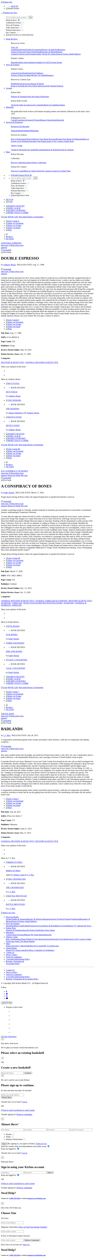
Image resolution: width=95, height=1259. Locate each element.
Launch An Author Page (61, 171)
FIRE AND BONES (14, 651)
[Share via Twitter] (13, 225)
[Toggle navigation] (2, 13)
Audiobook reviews (14, 23)
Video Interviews (13, 28)
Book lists (23, 62)
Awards (29, 84)
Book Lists (18, 926)
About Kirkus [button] (11, 948)
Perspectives (21, 84)
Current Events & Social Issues (23, 54)
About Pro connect (44, 171)
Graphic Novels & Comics (45, 54)
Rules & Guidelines (52, 105)
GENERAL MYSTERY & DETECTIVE (41, 362)
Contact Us (10, 970)
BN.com (24, 475)
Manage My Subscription (34, 935)
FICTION (10, 239)
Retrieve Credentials (32, 1240)
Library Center (16, 145)
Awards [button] (9, 88)
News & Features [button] (13, 65)
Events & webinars (66, 150)
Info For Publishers (46, 950)
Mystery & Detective (50, 50)
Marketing (35, 131)
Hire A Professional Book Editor (23, 139)
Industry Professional (14, 1139)
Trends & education (18, 150)
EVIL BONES (12, 635)
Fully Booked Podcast (54, 86)
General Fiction (17, 73)
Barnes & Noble (14, 475)
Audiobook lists (33, 62)
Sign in (4, 1144)
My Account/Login (51, 946)
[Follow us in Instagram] (7, 996)
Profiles (14, 84)
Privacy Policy (11, 955)
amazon (4, 247)
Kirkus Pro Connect (36, 946)
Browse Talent (30, 171)
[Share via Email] (13, 228)
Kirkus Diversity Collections (17, 946)
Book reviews (11, 20)
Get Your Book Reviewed (46, 139)
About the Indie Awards (20, 105)
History (60, 52)
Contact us (10, 952)
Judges (62, 105)
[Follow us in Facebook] (6, 992)
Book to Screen (17, 86)
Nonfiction (35, 52)
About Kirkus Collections (36, 163)
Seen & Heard (38, 84)
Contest (23, 950)
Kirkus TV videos (75, 926)
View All (14, 47)
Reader (9, 1134)
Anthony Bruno (9, 265)
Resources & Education (20, 126)
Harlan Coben (19, 875)
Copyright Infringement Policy (18, 959)
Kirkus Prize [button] (11, 928)
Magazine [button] (10, 107)
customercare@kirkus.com (36, 1198)
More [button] (8, 152)
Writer (8, 1137)
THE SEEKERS (12, 409)
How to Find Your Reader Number (33, 1227)
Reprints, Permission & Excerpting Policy (15, 962)
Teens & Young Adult (64, 54)
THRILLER (17, 603)
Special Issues (26, 120)
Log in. (24, 1102)
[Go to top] (6, 1002)
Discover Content (18, 171)
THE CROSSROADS (15, 887)
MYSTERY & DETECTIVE (12, 362)
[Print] (9, 230)
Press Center (34, 950)
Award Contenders (37, 105)
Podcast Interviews (13, 30)
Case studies (31, 150)
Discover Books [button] (12, 917)
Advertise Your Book (37, 141)
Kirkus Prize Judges (47, 930)
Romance (61, 50)
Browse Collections (18, 163)
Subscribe (60, 120)
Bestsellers (15, 62)
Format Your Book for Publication (70, 139)
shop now (5, 245)
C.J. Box (7, 735)
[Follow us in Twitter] (7, 994)
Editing (19, 131)
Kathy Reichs (9, 493)
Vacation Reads (56, 62)
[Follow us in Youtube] (7, 998)
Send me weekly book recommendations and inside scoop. (24, 1146)
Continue (28, 1073)
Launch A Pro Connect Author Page (60, 141)
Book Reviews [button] (12, 39)
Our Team (16, 950)
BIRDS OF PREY (13, 871)
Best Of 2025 (44, 62)
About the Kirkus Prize (35, 97)
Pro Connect (11, 33)
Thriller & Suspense (34, 50)
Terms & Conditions (14, 957)
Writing (14, 131)
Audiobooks (16, 50)
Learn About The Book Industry (22, 941)
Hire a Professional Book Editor (18, 939)
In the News (28, 86)
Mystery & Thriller (38, 75)
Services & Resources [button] (14, 122)
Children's (77, 54)
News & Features (13, 25)
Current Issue (16, 120)
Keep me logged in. (9, 1149)
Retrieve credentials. (24, 1114)
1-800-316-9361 (14, 1198)
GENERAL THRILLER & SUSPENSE (51, 601)
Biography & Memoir (48, 52)
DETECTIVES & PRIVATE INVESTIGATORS (42, 603)
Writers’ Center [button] (12, 937)
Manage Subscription (48, 120)
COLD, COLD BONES (15, 668)
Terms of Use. (41, 1144)
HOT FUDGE (11, 392)
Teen (33, 73)
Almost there (6, 1097)
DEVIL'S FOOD (13, 425)
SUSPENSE (6, 603)
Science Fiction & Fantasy (21, 52)
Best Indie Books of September (31, 217)
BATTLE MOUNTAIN (15, 904)
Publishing (26, 131)
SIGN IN (14, 6)
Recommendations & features (47, 150)
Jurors (46, 97)
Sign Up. (26, 1245)
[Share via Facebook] (14, 223)
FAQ (28, 950)
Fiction (23, 50)
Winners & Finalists (18, 97)
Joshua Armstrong (15, 413)
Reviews (9, 237)
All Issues (36, 120)
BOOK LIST (13, 217)
